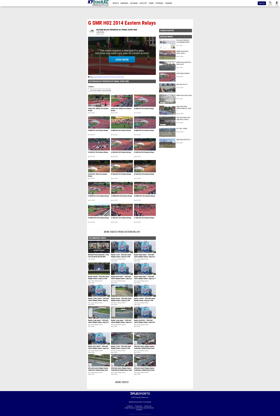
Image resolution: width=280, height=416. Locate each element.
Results (116, 3)
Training (168, 3)
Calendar (134, 3)
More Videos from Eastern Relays (122, 231)
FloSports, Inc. (145, 397)
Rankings (124, 3)
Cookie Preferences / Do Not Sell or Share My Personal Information (139, 408)
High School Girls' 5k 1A (183, 140)
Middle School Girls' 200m (184, 95)
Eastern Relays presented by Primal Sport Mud (116, 30)
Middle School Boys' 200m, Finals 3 (182, 52)
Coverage (159, 3)
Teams (151, 3)
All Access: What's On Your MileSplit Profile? (183, 41)
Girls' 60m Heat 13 (181, 84)
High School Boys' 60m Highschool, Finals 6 (183, 118)
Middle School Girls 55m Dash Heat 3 (183, 63)
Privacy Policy (138, 406)
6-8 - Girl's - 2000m (181, 128)
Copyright (138, 397)
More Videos (122, 382)
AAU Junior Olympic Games (118, 259)
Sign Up (262, 3)
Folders (91, 86)
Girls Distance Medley (182, 73)
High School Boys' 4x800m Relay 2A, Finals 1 (183, 108)
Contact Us (130, 406)
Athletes (143, 3)
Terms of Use (147, 406)
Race (122, 77)
